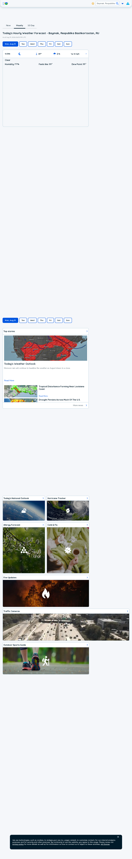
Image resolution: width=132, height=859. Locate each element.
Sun (68, 44)
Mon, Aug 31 (10, 44)
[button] (118, 837)
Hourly (19, 25)
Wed (32, 44)
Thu (42, 44)
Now (8, 25)
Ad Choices (105, 844)
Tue (23, 44)
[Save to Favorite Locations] (93, 3)
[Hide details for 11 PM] (86, 54)
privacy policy (18, 844)
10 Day (31, 25)
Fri (50, 44)
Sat (58, 44)
